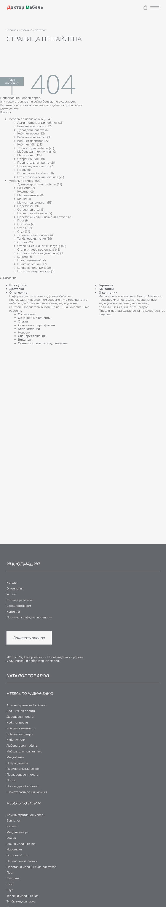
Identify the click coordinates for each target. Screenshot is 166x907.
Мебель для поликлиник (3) (37, 151)
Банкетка (13, 820)
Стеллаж (12, 878)
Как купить (18, 285)
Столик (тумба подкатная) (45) (38, 249)
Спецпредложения (32, 336)
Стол (9, 884)
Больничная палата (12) (34, 126)
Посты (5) (24, 170)
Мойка (11, 838)
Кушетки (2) (25, 191)
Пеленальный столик (21, 861)
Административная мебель (25, 815)
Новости (24, 332)
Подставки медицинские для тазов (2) (44, 217)
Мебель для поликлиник (24, 751)
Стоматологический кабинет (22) (40, 177)
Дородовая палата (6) (33, 130)
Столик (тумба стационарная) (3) (40, 253)
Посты (11, 780)
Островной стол (17, 855)
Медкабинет (15, 757)
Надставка (14, 849)
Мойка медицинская (20, 844)
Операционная (17, 763)
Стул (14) (23, 231)
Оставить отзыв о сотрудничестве (43, 343)
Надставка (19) (28, 206)
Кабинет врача (17, 722)
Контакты (106, 289)
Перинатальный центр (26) (36, 162)
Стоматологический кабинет (26, 792)
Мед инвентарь (17, 832)
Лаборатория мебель (21, 745)
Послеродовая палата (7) (35, 166)
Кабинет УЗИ (15, 740)
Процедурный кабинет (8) (35, 173)
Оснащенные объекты (34, 318)
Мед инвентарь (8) (30, 195)
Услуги (11, 594)
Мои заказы (145, 7)
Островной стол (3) (30, 210)
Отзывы (23, 321)
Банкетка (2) (26, 188)
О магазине (18, 292)
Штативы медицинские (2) (35, 271)
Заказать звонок (29, 637)
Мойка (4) (24, 199)
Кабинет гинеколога (20, 728)
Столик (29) (25, 242)
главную (26, 105)
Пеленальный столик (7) (34, 213)
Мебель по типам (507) (25, 181)
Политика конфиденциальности (29, 617)
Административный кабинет (26, 705)
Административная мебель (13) (39, 184)
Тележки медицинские (22, 896)
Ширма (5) (24, 257)
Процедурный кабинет (22, 786)
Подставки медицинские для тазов (31, 867)
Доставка (16, 289)
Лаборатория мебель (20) (35, 148)
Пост (9, 872)
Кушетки (12, 826)
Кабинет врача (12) (31, 133)
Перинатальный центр (22, 769)
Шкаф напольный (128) (34, 268)
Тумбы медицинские (20, 901)
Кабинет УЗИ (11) (29, 144)
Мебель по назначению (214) (30, 119)
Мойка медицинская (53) (34, 202)
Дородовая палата (20, 717)
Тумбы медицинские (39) (34, 238)
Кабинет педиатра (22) (33, 141)
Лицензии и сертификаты (36, 325)
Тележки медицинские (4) (35, 235)
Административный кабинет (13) (40, 123)
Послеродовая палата (22, 774)
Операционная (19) (31, 159)
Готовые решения (19, 600)
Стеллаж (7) (25, 224)
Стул (9, 890)
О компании (26, 314)
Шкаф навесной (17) (32, 264)
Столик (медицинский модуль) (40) (41, 246)
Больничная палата (20, 711)
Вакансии (25, 339)
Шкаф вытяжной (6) (31, 260)
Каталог (12, 583)
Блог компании (29, 329)
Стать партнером (18, 606)
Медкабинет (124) (30, 155)
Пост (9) (23, 220)
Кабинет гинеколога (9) (34, 137)
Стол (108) (24, 228)
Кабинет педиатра (19, 734)
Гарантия (106, 285)
